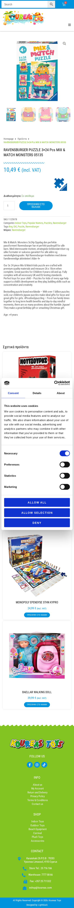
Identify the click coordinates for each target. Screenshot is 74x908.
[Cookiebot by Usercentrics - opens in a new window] (54, 383)
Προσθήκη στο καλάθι (36, 206)
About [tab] (61, 392)
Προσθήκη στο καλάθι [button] (37, 615)
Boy (10, 226)
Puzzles (48, 223)
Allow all (37, 502)
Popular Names (35, 223)
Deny (37, 522)
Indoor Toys (20, 223)
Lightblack (43, 905)
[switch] (65, 464)
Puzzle (21, 226)
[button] (64, 43)
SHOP (37, 814)
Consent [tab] (13, 392)
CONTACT (37, 851)
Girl (15, 226)
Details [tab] (37, 392)
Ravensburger (59, 223)
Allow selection (37, 512)
